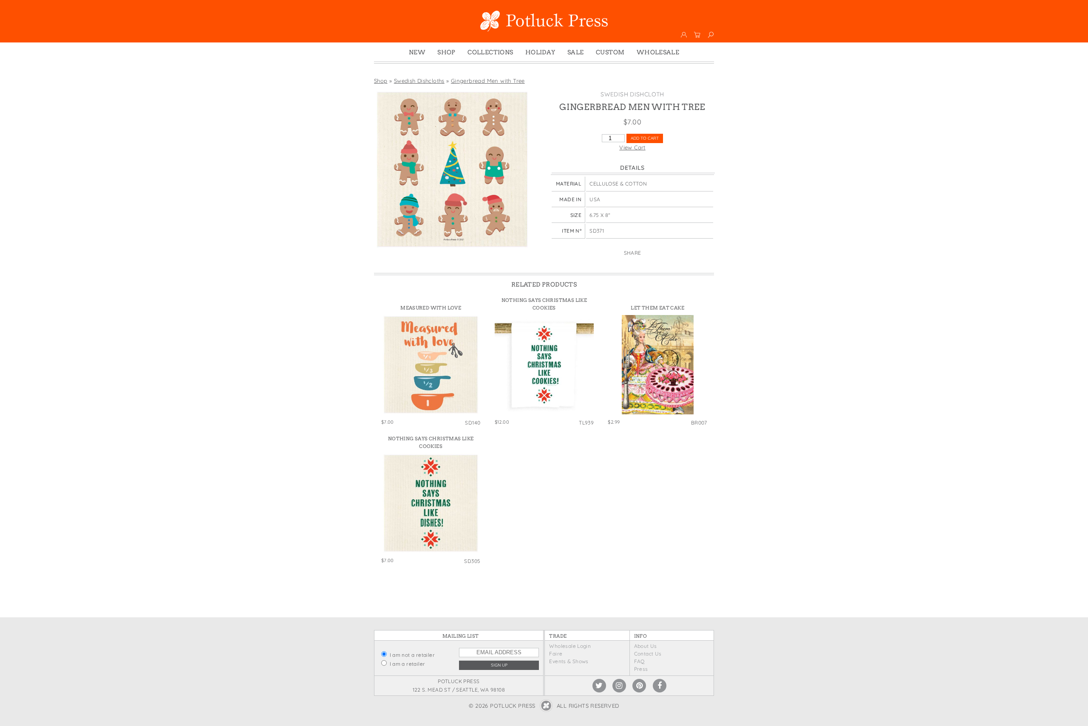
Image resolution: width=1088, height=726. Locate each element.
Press (641, 669)
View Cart (632, 147)
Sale (575, 52)
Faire (555, 653)
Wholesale (658, 52)
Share (632, 253)
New (417, 52)
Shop (446, 52)
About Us (645, 646)
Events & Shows (568, 661)
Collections (490, 52)
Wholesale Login (570, 646)
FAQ (639, 661)
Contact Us (648, 653)
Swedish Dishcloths (419, 80)
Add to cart (645, 138)
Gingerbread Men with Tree (488, 80)
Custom (610, 52)
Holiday (540, 52)
